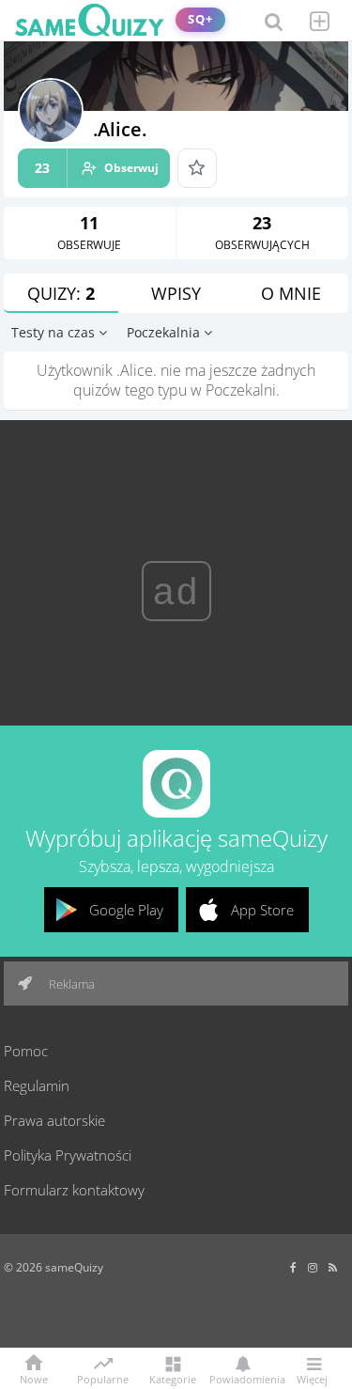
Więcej (312, 1378)
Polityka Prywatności (67, 1155)
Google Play (126, 909)
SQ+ (200, 19)
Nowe (34, 1378)
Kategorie (172, 1378)
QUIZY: (61, 293)
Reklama (70, 983)
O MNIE (291, 293)
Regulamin (36, 1085)
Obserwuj (97, 168)
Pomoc (26, 1050)
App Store (262, 909)
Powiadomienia (242, 1378)
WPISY (176, 293)
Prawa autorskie (54, 1120)
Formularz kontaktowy (74, 1189)
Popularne (103, 1377)
